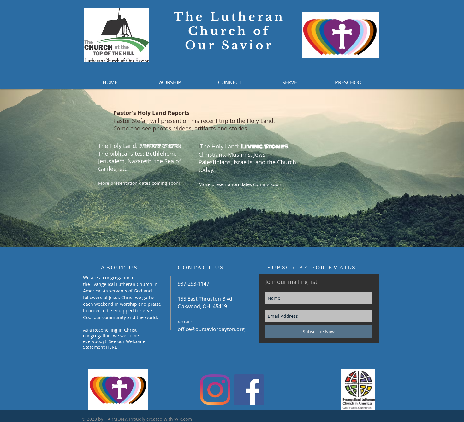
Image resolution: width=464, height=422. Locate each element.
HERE (111, 347)
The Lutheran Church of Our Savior (229, 31)
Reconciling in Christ (115, 330)
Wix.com (183, 419)
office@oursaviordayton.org (211, 329)
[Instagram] (215, 389)
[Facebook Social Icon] (249, 389)
